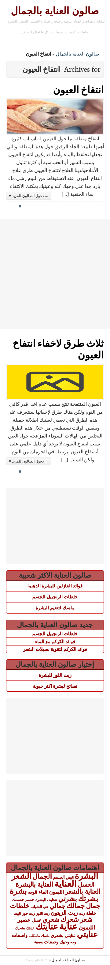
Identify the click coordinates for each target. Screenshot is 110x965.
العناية (65, 883)
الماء (43, 892)
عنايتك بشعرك (25, 928)
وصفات (51, 941)
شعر (86, 919)
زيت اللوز (43, 913)
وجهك (64, 942)
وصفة (38, 942)
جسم (29, 899)
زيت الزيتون (64, 912)
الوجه (32, 892)
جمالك (76, 905)
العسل (86, 884)
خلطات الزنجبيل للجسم (55, 596)
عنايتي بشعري (63, 935)
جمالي (57, 905)
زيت (82, 913)
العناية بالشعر (83, 891)
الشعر (21, 875)
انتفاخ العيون (78, 89)
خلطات (19, 905)
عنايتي (87, 934)
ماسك (45, 936)
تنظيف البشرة (46, 900)
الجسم (59, 877)
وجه (73, 942)
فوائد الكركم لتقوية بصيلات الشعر (55, 649)
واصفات (20, 935)
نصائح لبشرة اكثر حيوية (55, 686)
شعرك (70, 919)
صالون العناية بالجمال (55, 10)
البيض (70, 877)
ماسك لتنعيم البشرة (55, 607)
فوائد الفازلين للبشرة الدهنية (55, 585)
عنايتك (47, 926)
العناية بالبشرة (34, 884)
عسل (36, 920)
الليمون (56, 892)
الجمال (42, 876)
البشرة (86, 875)
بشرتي (67, 898)
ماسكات (34, 936)
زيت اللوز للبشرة (55, 675)
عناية (69, 926)
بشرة (18, 891)
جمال (93, 905)
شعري (51, 919)
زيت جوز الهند (24, 913)
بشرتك (88, 898)
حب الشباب (40, 907)
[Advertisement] (55, 274)
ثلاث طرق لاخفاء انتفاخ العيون (58, 348)
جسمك (18, 900)
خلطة (91, 913)
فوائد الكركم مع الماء (55, 641)
